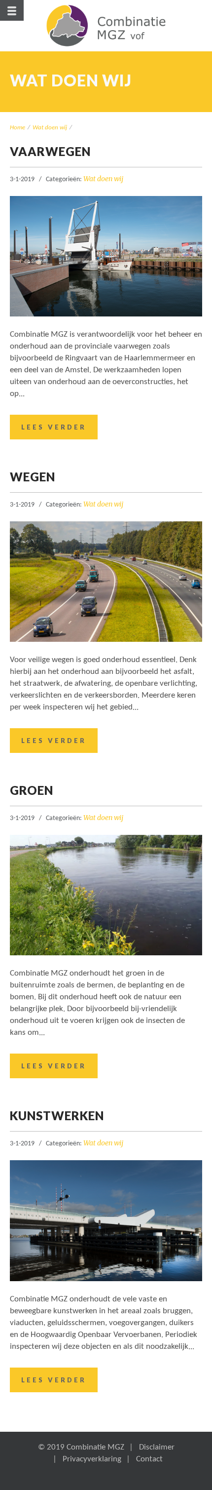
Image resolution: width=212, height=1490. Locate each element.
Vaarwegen (50, 151)
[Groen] (106, 895)
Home (17, 127)
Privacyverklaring (92, 1459)
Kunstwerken (57, 1115)
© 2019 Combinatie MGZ (81, 1447)
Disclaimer (157, 1447)
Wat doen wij (50, 127)
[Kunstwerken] (106, 1220)
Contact (149, 1459)
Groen (31, 790)
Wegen (32, 477)
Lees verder (53, 427)
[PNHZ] (106, 25)
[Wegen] (106, 581)
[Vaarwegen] (106, 256)
